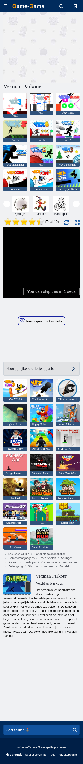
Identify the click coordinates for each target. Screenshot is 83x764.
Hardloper (29, 562)
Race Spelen (47, 558)
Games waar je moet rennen (59, 562)
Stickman (33, 566)
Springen (66, 558)
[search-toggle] (61, 6)
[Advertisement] (62, 47)
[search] (75, 730)
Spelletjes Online (18, 554)
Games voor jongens (21, 558)
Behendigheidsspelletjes (49, 554)
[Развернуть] (77, 222)
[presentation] (6, 204)
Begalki (64, 566)
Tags (52, 754)
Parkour (13, 562)
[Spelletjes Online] (28, 6)
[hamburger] (5, 6)
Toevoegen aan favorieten (44, 321)
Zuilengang (15, 566)
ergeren (49, 566)
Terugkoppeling (68, 754)
